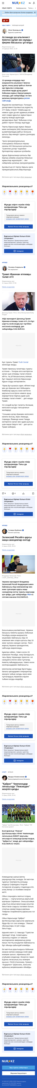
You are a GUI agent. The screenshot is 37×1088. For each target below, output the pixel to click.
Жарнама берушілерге (18, 1073)
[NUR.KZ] (18, 3)
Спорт (4, 772)
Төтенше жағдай (18, 25)
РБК (29, 595)
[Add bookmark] (33, 493)
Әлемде (4, 262)
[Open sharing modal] (23, 493)
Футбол (10, 772)
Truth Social (23, 362)
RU (30, 3)
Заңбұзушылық (21, 8)
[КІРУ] (34, 3)
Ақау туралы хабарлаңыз (18, 1067)
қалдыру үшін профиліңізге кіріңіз (17, 219)
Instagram (20, 251)
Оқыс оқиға (7, 8)
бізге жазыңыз (26, 177)
